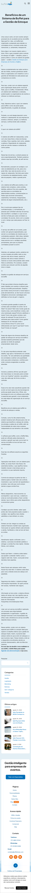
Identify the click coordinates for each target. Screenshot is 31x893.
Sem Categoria (9, 690)
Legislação (8, 681)
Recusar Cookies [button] (9, 888)
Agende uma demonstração (10, 651)
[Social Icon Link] (11, 857)
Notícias (7, 687)
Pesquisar (4, 658)
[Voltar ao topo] (15, 865)
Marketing (8, 684)
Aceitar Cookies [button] (21, 888)
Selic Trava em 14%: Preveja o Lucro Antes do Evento (19, 740)
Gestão (7, 678)
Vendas (7, 692)
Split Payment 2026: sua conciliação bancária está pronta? (19, 723)
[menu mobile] (29, 3)
